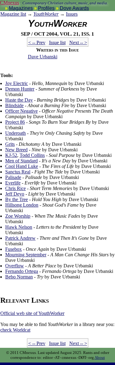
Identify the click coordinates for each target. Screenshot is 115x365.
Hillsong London (21, 205)
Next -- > (78, 42)
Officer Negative (21, 111)
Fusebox (13, 249)
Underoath (15, 133)
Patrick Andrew (20, 238)
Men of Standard (21, 160)
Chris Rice (15, 188)
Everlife (13, 182)
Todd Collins (32, 155)
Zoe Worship (17, 216)
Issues (72, 14)
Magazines (21, 8)
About (99, 357)
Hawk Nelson (18, 227)
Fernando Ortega (21, 271)
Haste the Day (19, 100)
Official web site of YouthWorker (32, 313)
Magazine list (13, 14)
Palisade (13, 177)
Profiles (46, 8)
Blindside (14, 105)
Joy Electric (16, 83)
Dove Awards (74, 8)
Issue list (57, 42)
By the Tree (16, 199)
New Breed (16, 149)
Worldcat (15, 329)
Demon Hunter (19, 88)
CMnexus (9, 2)
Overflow (14, 265)
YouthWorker (46, 14)
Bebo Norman (19, 276)
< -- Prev (36, 42)
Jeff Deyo (14, 193)
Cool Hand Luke (21, 166)
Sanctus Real (17, 171)
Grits (10, 144)
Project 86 (15, 122)
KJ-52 (11, 155)
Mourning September (25, 254)
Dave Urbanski (42, 56)
